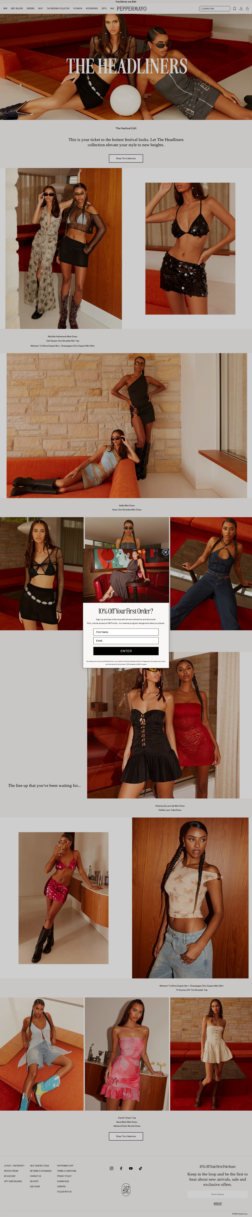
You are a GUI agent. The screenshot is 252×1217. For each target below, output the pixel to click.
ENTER (126, 651)
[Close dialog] (165, 552)
